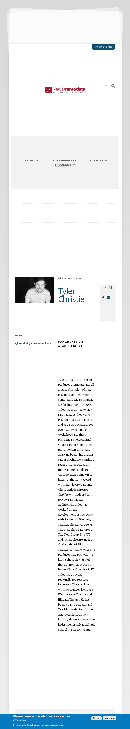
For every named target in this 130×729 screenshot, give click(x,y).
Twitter (103, 297)
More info (110, 718)
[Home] (65, 90)
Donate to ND (103, 47)
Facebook (111, 287)
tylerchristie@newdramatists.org (34, 343)
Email (108, 297)
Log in (107, 85)
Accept (96, 718)
